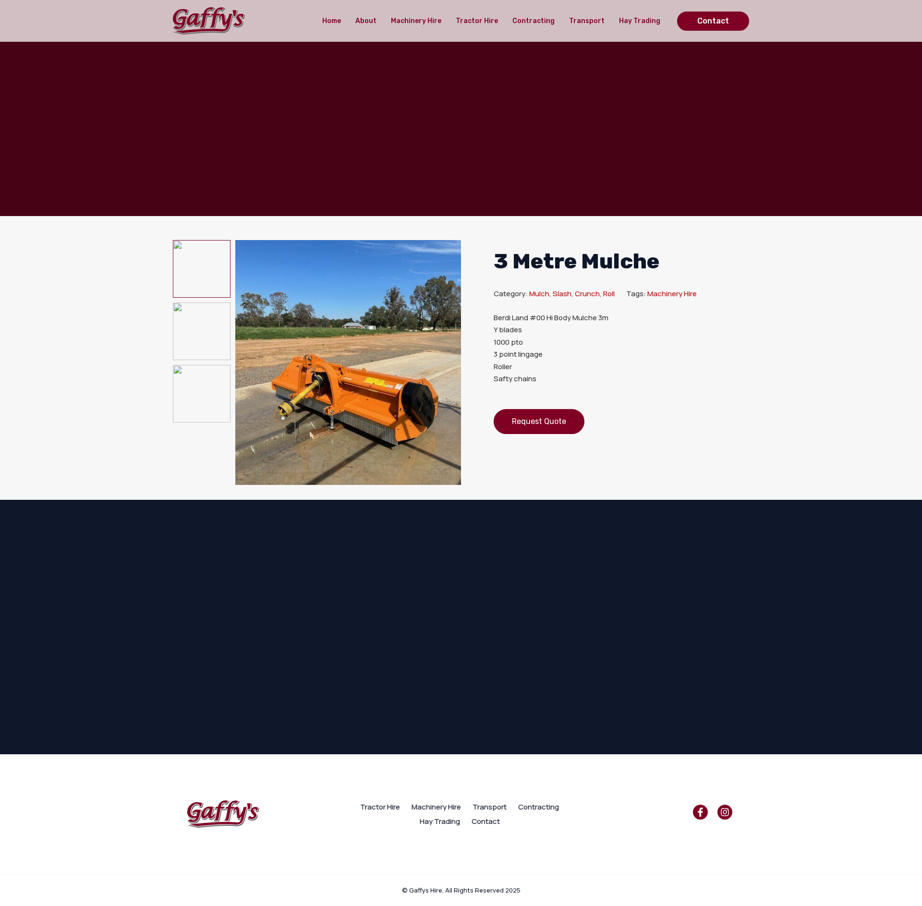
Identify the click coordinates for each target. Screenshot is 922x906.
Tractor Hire (477, 21)
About (365, 21)
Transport (587, 21)
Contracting (533, 21)
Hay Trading (639, 21)
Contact (486, 821)
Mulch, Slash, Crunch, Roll (572, 294)
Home (331, 21)
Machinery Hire (416, 21)
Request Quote (539, 421)
